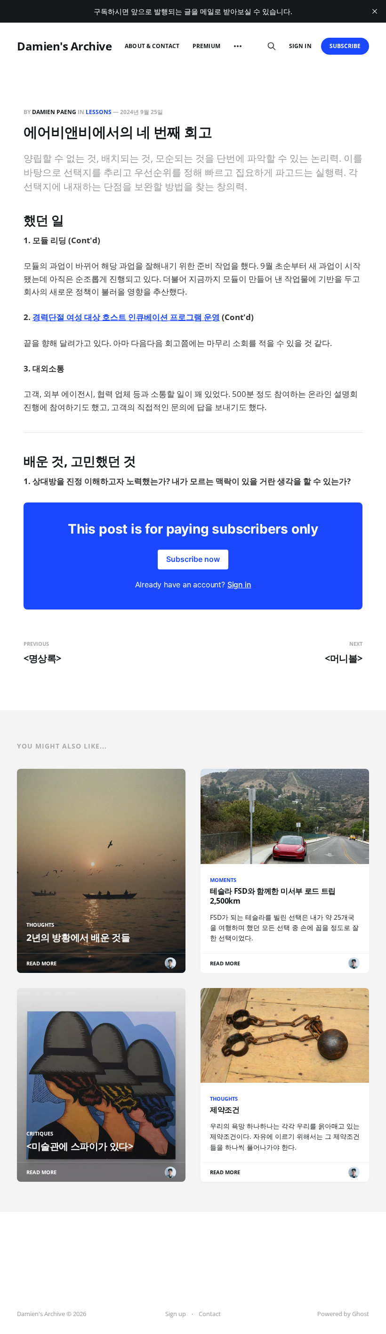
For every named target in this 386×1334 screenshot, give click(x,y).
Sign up (175, 1313)
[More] (238, 46)
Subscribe (345, 46)
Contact (210, 1313)
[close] (374, 11)
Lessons (99, 112)
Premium (206, 46)
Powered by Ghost (343, 1313)
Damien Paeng (54, 112)
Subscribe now (193, 559)
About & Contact (152, 46)
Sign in (300, 46)
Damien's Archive (64, 46)
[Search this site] (272, 46)
